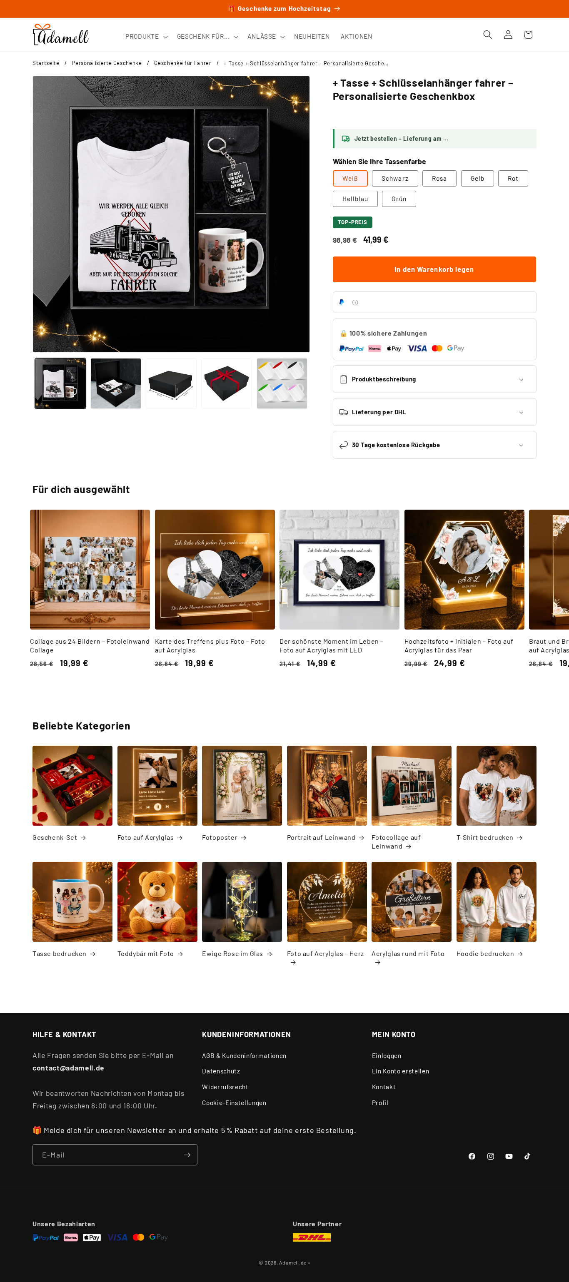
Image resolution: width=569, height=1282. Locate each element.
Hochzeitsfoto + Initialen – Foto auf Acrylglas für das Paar (459, 645)
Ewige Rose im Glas (232, 953)
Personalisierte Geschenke (107, 63)
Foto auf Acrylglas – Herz (325, 953)
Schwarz (395, 178)
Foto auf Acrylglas (145, 837)
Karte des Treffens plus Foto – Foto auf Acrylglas (210, 645)
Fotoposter (219, 837)
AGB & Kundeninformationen (244, 1055)
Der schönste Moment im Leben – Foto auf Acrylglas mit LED (332, 645)
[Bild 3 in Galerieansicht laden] (171, 383)
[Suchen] (488, 35)
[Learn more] (355, 302)
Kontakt (384, 1086)
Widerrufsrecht (225, 1086)
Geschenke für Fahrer (182, 63)
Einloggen (387, 1055)
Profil (380, 1102)
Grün (399, 198)
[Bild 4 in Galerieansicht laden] (226, 383)
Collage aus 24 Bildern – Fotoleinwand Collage (90, 645)
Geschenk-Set (54, 837)
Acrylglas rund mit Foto (408, 953)
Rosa (439, 178)
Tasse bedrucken (59, 953)
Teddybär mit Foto (145, 953)
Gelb (477, 178)
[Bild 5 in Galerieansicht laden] (282, 383)
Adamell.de (293, 1262)
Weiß (350, 178)
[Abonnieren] (187, 1155)
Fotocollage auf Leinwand (396, 842)
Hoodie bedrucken (485, 953)
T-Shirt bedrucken (485, 837)
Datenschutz (221, 1071)
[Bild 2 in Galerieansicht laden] (115, 383)
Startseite (46, 63)
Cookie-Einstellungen (234, 1102)
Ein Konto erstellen (400, 1071)
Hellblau (355, 198)
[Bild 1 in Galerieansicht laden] (60, 383)
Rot (513, 178)
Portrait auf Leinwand (321, 837)
